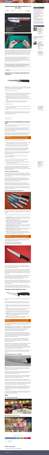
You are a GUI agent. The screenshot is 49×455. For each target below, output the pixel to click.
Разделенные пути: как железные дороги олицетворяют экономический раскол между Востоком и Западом (38, 22)
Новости (30, 1)
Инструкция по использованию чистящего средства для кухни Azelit (41, 52)
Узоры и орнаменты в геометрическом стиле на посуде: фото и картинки (41, 107)
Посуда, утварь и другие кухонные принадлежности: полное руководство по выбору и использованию (41, 29)
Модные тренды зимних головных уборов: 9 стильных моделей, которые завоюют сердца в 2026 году (38, 19)
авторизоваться (19, 448)
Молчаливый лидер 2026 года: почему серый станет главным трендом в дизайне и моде (38, 16)
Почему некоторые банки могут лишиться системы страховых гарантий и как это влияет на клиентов (38, 10)
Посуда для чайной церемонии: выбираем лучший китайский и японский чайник (40, 163)
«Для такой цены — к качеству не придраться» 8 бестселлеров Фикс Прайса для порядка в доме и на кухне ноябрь (41, 44)
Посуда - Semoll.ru (9, 1)
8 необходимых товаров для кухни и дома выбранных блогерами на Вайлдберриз (38, 37)
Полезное (27, 1)
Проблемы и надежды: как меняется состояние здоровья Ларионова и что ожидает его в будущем (38, 13)
